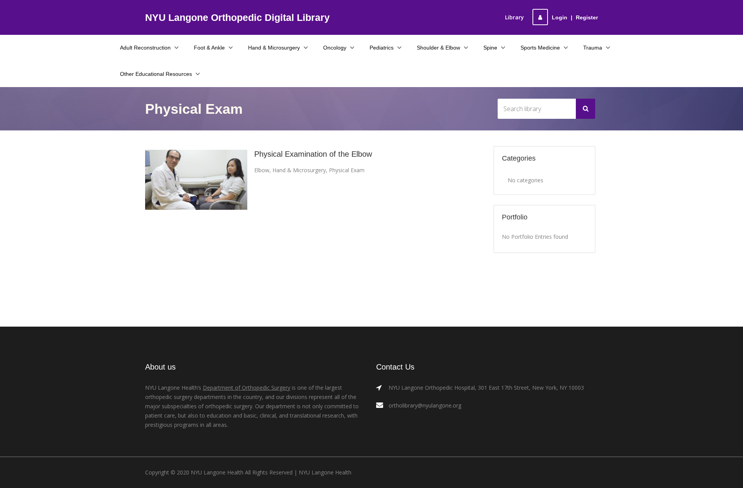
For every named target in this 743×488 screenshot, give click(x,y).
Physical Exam (347, 170)
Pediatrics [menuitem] (382, 48)
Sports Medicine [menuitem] (540, 48)
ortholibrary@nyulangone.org (425, 405)
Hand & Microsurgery (299, 170)
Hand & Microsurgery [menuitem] (274, 48)
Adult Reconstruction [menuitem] (145, 48)
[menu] (371, 60)
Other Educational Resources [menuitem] (156, 74)
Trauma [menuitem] (592, 48)
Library (514, 17)
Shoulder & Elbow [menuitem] (438, 48)
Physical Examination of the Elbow (313, 154)
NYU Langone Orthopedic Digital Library (237, 17)
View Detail (196, 180)
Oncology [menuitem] (334, 48)
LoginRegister (575, 17)
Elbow (261, 170)
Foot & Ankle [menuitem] (209, 48)
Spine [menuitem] (490, 48)
